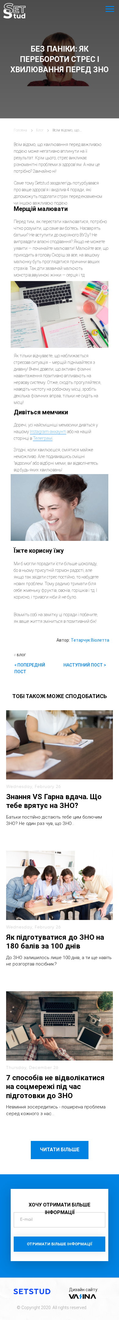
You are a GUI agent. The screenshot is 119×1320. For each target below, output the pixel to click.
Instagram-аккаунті (48, 431)
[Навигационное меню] (110, 9)
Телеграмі (42, 438)
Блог (40, 130)
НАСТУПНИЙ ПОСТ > (84, 665)
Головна (20, 130)
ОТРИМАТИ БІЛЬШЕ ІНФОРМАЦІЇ (59, 1244)
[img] (14, 11)
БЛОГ (20, 655)
